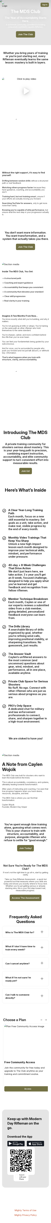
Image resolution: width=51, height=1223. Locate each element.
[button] (25, 91)
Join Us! (25, 471)
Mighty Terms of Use (25, 1210)
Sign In (44, 5)
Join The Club (25, 34)
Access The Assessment (25, 898)
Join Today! (25, 848)
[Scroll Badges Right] (46, 1020)
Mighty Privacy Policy (26, 1215)
